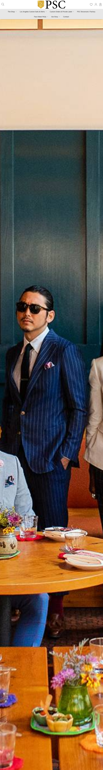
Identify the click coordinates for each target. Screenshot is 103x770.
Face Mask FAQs (40, 17)
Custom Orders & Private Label (61, 12)
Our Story (54, 17)
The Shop (11, 12)
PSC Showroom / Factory (86, 12)
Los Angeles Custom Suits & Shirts (32, 12)
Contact (66, 17)
